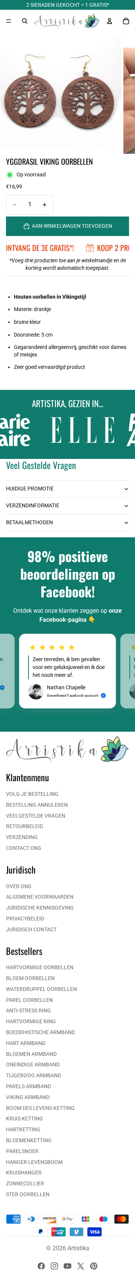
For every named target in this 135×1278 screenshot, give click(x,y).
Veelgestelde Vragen (35, 816)
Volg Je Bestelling (32, 794)
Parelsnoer (22, 1151)
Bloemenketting (29, 1140)
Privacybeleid (25, 919)
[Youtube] (67, 1265)
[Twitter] (80, 1265)
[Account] (109, 21)
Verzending (22, 837)
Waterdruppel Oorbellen (41, 989)
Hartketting (23, 1129)
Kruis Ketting (24, 1119)
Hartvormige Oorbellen (40, 967)
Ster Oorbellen (28, 1194)
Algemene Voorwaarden (40, 897)
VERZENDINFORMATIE (32, 505)
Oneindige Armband (33, 1064)
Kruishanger (24, 1173)
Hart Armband (25, 1043)
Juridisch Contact (31, 929)
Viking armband (28, 1097)
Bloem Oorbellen (30, 978)
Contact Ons (23, 848)
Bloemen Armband (31, 1054)
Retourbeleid (24, 826)
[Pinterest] (93, 1265)
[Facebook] (41, 1265)
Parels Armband (28, 1086)
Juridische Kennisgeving (40, 908)
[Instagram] (54, 1265)
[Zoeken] (24, 21)
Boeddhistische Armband (40, 1032)
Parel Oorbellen (29, 1000)
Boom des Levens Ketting (40, 1108)
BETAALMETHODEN (29, 522)
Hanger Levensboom (34, 1162)
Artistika (78, 1248)
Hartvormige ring (31, 1021)
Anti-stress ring (28, 1010)
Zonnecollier (25, 1183)
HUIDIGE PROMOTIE (30, 489)
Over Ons (18, 886)
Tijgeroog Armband (33, 1075)
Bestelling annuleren (37, 805)
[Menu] (8, 21)
